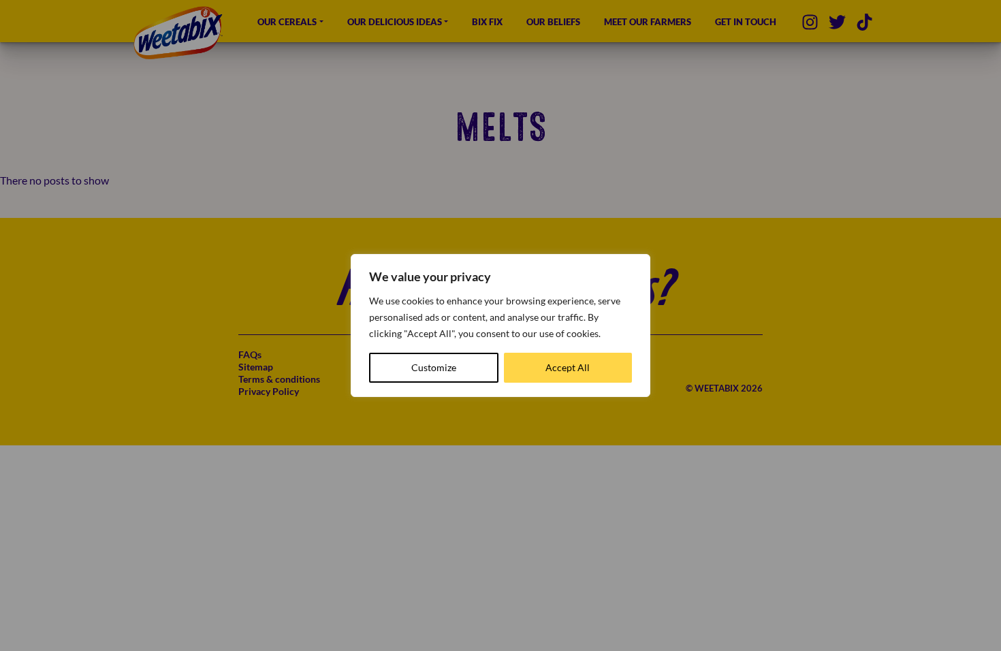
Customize (433, 367)
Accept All (567, 367)
